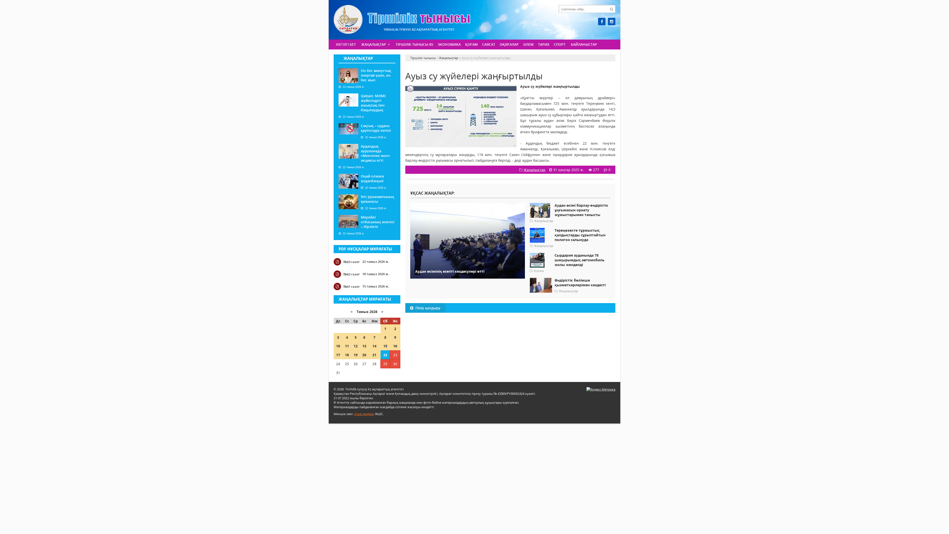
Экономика (449, 44)
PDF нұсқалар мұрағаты (365, 249)
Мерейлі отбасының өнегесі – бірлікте (377, 222)
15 (385, 346)
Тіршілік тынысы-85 (414, 44)
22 (385, 355)
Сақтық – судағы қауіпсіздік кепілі (376, 128)
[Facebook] (601, 21)
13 (364, 346)
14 (374, 346)
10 (338, 346)
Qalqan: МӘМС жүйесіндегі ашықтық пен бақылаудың (373, 102)
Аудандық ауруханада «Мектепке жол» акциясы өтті (375, 153)
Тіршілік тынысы (402, 19)
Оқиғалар (509, 44)
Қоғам (471, 44)
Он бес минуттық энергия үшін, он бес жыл (376, 75)
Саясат (488, 44)
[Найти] (611, 9)
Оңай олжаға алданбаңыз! (372, 178)
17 (338, 355)
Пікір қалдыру (427, 308)
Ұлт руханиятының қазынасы (377, 199)
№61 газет (352, 286)
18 (347, 355)
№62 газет (352, 274)
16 (395, 346)
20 (364, 355)
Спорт (559, 44)
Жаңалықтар (373, 44)
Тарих (543, 44)
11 (347, 346)
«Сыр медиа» (364, 414)
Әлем (528, 44)
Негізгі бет (346, 44)
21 (374, 355)
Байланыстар (584, 44)
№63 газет (352, 262)
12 (356, 346)
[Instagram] (611, 21)
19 (356, 355)
